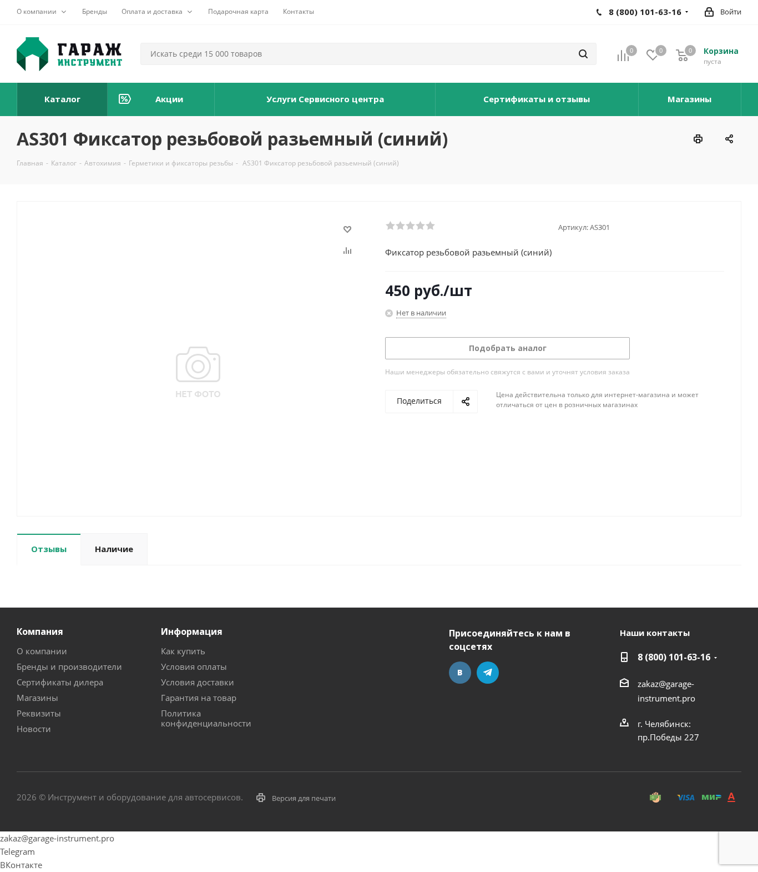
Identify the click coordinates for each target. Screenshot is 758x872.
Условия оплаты (194, 666)
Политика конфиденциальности (206, 718)
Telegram (488, 672)
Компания (40, 631)
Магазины (37, 697)
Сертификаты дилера (60, 682)
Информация (192, 631)
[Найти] (583, 54)
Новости (34, 728)
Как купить (183, 650)
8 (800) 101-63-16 (674, 657)
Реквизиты (39, 713)
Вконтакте (460, 672)
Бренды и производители (69, 666)
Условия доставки (197, 682)
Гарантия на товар (198, 697)
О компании (42, 650)
